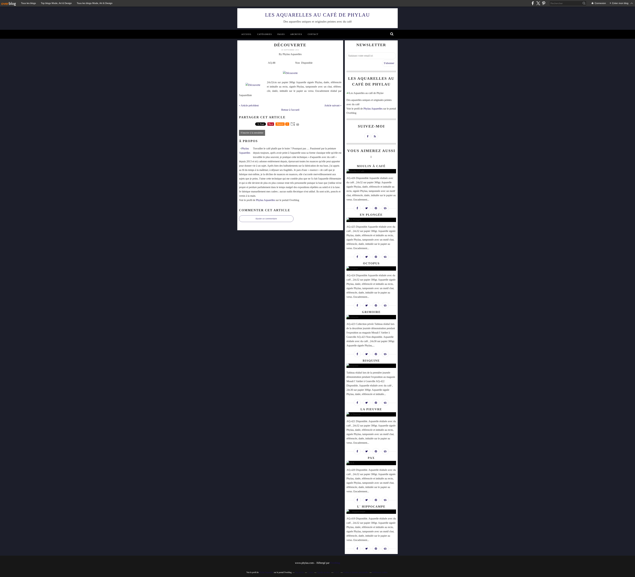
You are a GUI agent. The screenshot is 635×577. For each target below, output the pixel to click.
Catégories (264, 34)
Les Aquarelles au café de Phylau (317, 15)
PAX (371, 458)
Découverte (290, 45)
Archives (296, 34)
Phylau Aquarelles (265, 200)
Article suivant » (332, 105)
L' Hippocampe (371, 506)
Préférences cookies (380, 572)
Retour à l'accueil (290, 109)
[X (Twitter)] (538, 3)
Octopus (371, 263)
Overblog (335, 562)
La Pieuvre (371, 409)
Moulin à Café (371, 166)
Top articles (299, 572)
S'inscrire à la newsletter (252, 133)
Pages (281, 34)
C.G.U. (337, 572)
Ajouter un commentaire (266, 219)
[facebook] (533, 3)
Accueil (246, 34)
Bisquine (371, 360)
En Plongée (371, 214)
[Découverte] (253, 85)
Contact (313, 34)
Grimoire (371, 312)
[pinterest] (544, 3)
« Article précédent (249, 105)
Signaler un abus (323, 572)
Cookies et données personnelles (356, 572)
